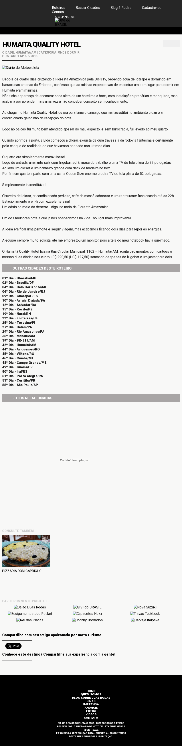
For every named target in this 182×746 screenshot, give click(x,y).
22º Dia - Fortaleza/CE (20, 318)
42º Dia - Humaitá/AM (19, 345)
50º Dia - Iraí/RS (14, 372)
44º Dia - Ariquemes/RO (21, 349)
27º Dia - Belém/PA (17, 327)
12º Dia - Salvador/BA (19, 305)
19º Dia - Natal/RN (16, 314)
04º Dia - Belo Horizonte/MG (24, 287)
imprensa (91, 704)
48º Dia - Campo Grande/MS (24, 363)
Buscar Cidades (88, 8)
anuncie (91, 707)
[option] (65, 22)
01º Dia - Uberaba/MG (19, 278)
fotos (91, 711)
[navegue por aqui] (166, 21)
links (91, 701)
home (91, 691)
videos (91, 714)
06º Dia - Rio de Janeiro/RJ (23, 292)
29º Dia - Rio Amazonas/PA (23, 332)
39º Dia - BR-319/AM (18, 340)
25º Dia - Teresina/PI (18, 323)
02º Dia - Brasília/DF (18, 283)
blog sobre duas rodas (91, 697)
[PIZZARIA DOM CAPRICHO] (26, 552)
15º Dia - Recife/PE (17, 309)
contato (91, 717)
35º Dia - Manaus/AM (18, 336)
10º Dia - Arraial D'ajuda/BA (23, 300)
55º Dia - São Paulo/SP (20, 385)
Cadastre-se (151, 8)
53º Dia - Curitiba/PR (18, 380)
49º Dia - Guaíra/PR (17, 367)
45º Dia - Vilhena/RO (18, 354)
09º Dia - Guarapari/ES (20, 296)
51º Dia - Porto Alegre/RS (22, 376)
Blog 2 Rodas (121, 8)
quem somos (91, 694)
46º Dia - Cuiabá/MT (18, 358)
